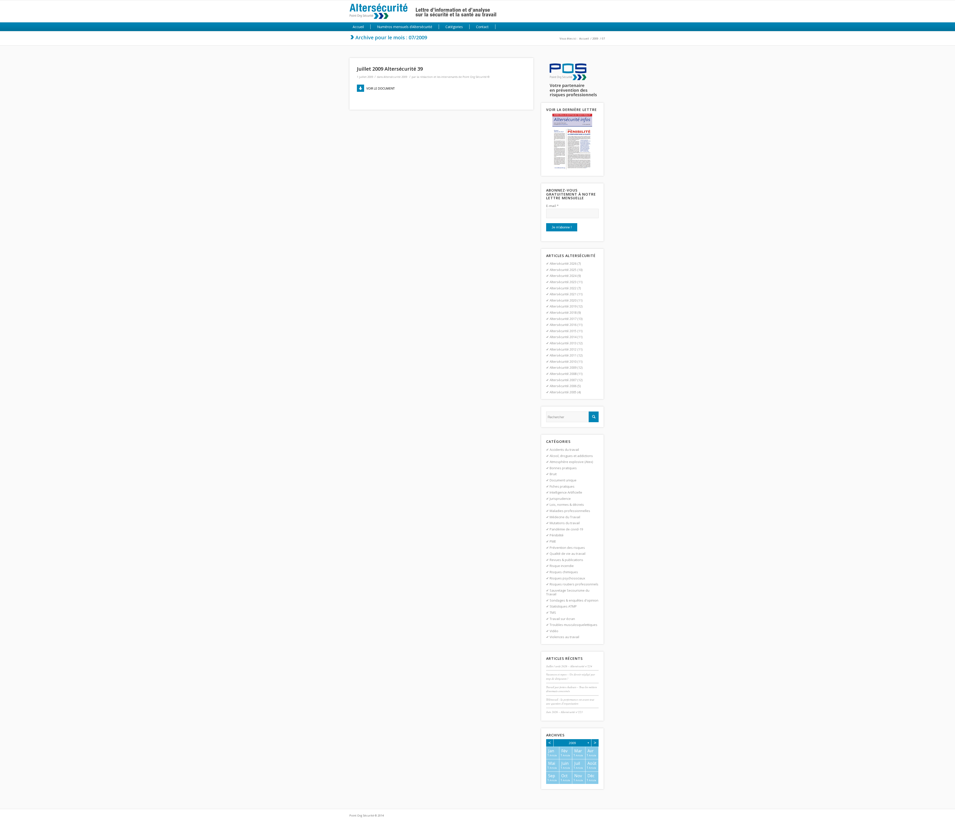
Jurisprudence (560, 498)
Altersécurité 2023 (563, 282)
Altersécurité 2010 (563, 361)
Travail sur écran (562, 618)
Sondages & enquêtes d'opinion (574, 600)
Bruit (553, 474)
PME (553, 541)
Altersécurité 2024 (563, 275)
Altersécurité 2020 (563, 300)
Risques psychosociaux (567, 578)
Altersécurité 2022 (563, 288)
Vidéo (554, 631)
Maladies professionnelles (570, 511)
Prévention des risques (567, 547)
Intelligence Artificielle (566, 492)
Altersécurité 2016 (563, 324)
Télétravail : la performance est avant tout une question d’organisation (570, 702)
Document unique (563, 480)
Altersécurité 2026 (563, 263)
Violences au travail (564, 637)
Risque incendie (562, 566)
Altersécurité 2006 (563, 386)
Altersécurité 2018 (563, 312)
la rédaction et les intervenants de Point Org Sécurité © (453, 77)
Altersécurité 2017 (563, 318)
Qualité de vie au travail (567, 553)
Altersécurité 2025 (563, 269)
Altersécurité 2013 (563, 343)
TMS (553, 612)
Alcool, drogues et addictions (571, 456)
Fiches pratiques (562, 486)
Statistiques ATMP (563, 606)
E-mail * (552, 206)
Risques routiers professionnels (574, 584)
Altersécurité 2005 (563, 392)
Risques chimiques (564, 572)
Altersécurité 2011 (563, 355)
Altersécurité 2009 (395, 77)
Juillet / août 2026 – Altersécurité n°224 (569, 666)
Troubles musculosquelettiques (573, 624)
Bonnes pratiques (563, 468)
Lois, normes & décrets (567, 504)
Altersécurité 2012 (563, 349)
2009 (595, 38)
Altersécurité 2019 (563, 306)
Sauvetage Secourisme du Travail (567, 592)
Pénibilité (557, 535)
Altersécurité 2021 (563, 294)
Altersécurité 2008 (563, 373)
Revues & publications (566, 560)
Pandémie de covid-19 (566, 529)
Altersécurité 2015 (563, 331)
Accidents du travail (564, 449)
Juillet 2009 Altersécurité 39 (390, 68)
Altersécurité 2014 (563, 337)
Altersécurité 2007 (563, 380)
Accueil (584, 38)
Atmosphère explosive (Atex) (571, 462)
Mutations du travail (565, 523)
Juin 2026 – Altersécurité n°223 (564, 712)
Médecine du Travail (565, 517)
